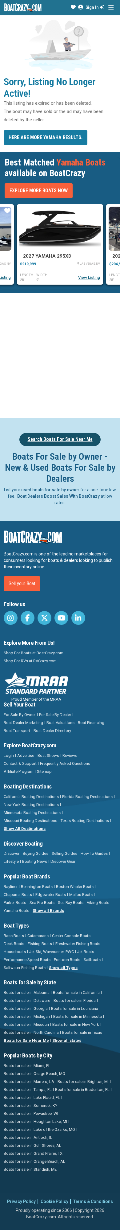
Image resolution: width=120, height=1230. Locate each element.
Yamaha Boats (16, 910)
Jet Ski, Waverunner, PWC (51, 951)
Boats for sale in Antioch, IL (28, 1137)
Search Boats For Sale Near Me (60, 439)
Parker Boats (15, 902)
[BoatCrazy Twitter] (44, 618)
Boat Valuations (60, 722)
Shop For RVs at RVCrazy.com (30, 661)
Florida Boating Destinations (87, 796)
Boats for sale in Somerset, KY (30, 1105)
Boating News (34, 861)
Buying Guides (35, 853)
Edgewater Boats (50, 894)
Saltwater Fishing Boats (25, 967)
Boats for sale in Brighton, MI (83, 1081)
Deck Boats (14, 943)
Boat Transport (17, 730)
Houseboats (15, 951)
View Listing (89, 277)
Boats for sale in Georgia (26, 1008)
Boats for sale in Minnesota (77, 1016)
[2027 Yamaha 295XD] (60, 228)
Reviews (69, 755)
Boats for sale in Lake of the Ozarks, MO (39, 1129)
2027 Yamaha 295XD (47, 256)
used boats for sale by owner (50, 489)
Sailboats (92, 959)
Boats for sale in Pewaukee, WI (31, 1113)
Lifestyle (11, 861)
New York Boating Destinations (31, 804)
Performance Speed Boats (27, 959)
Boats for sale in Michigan (27, 1016)
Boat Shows (48, 755)
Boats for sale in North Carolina (31, 1032)
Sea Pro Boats (42, 902)
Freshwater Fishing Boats (77, 943)
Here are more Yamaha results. (45, 137)
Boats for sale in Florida (75, 1000)
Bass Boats (14, 935)
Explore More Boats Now (39, 190)
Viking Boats (98, 902)
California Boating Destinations (31, 796)
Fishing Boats (40, 943)
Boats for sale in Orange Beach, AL (34, 1161)
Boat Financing (91, 722)
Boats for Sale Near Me (26, 1040)
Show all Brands (48, 910)
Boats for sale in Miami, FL (27, 1065)
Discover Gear (62, 861)
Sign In (93, 7)
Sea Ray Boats (70, 902)
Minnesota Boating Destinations (32, 812)
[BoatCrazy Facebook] (27, 618)
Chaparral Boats (18, 894)
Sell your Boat (22, 583)
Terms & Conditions (93, 1201)
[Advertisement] (60, 355)
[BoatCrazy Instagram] (11, 618)
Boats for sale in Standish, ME (30, 1169)
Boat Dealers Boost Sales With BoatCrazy (58, 496)
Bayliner (11, 886)
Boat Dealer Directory (52, 730)
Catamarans (38, 935)
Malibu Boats (81, 894)
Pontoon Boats (67, 959)
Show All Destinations (25, 828)
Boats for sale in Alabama (27, 992)
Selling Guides (64, 853)
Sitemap (44, 771)
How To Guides (94, 853)
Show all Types (63, 967)
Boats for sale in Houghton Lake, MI (35, 1121)
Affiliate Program (19, 771)
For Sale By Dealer (55, 714)
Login (9, 755)
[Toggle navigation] (111, 7)
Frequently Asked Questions (65, 763)
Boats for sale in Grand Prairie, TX (33, 1153)
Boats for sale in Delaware (27, 1000)
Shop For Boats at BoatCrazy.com (33, 653)
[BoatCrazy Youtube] (61, 618)
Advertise (25, 755)
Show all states (66, 1040)
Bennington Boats (37, 886)
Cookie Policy (54, 1201)
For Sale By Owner (20, 714)
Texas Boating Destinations (85, 820)
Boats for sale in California (76, 992)
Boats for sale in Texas (82, 1032)
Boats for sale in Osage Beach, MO (34, 1073)
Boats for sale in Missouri (26, 1024)
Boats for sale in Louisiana (74, 1008)
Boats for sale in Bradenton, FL (82, 1089)
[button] (73, 7)
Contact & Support (20, 763)
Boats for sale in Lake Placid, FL (32, 1097)
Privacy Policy (21, 1201)
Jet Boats (85, 951)
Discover (11, 853)
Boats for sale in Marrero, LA (29, 1081)
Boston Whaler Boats (75, 886)
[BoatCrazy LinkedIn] (78, 618)
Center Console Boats (71, 935)
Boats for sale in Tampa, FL (28, 1089)
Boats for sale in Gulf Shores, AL (32, 1145)
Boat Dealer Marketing (23, 722)
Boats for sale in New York (75, 1024)
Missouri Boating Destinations (30, 820)
